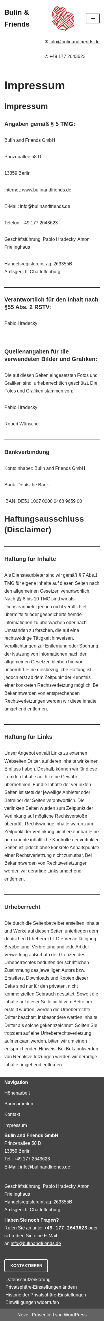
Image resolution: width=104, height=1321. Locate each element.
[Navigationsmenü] (93, 18)
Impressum (15, 1125)
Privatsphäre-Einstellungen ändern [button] (41, 1287)
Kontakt (12, 1114)
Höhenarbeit (17, 1093)
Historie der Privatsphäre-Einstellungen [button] (45, 1294)
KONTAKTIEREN (26, 1265)
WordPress (75, 1314)
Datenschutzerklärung (28, 1279)
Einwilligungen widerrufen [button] (32, 1302)
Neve (22, 1314)
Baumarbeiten (18, 1103)
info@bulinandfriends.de (74, 41)
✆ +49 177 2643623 (65, 56)
